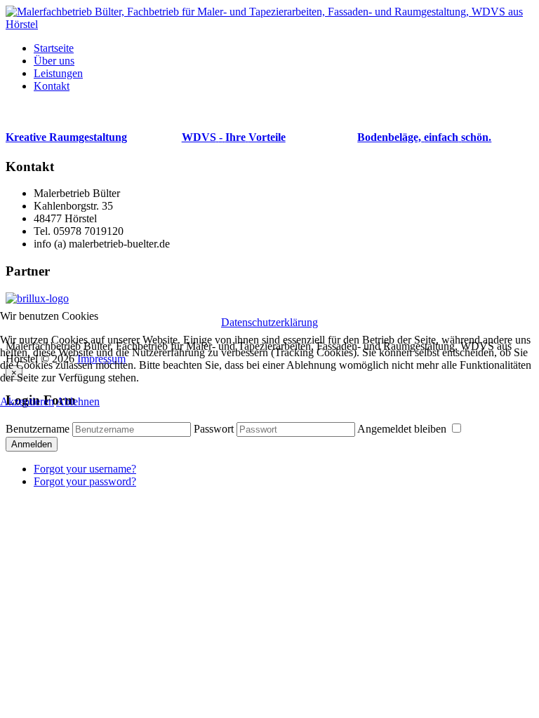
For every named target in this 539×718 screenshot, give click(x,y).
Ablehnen (78, 401)
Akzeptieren (27, 401)
